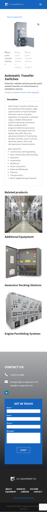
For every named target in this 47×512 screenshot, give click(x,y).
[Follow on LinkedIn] (6, 393)
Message (11, 431)
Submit (23, 450)
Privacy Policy (19, 498)
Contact (38, 491)
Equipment (35, 92)
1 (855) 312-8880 (17, 375)
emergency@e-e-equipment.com (24, 382)
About (8, 489)
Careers (25, 491)
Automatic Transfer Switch (22, 92)
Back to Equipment (14, 17)
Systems (34, 489)
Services (21, 489)
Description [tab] (12, 99)
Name (9, 408)
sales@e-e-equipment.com (21, 385)
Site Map (30, 498)
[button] (38, 24)
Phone (10, 423)
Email (9, 415)
